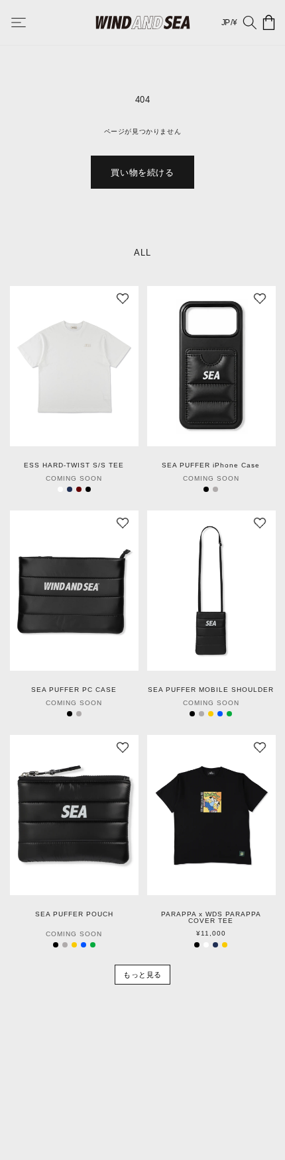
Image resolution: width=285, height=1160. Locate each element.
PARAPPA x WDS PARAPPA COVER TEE (211, 917)
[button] (28, 22)
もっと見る (142, 975)
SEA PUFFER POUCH (74, 914)
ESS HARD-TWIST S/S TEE (74, 465)
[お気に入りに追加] (123, 302)
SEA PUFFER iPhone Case (211, 465)
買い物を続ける (142, 172)
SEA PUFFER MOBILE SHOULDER (211, 690)
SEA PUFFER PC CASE (74, 690)
